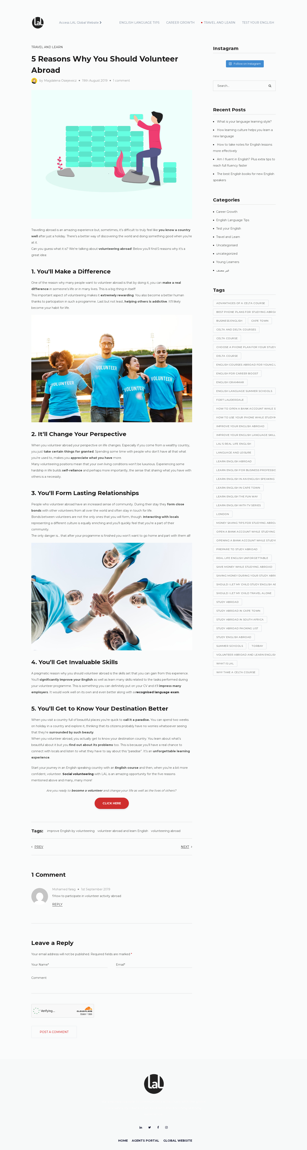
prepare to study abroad (237, 549)
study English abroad (233, 637)
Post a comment (54, 1032)
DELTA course (227, 355)
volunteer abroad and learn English (123, 831)
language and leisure (233, 452)
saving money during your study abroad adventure (257, 575)
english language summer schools (244, 391)
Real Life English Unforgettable (242, 558)
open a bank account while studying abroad (252, 531)
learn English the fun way (237, 496)
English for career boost (237, 373)
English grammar (230, 382)
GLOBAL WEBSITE (177, 1140)
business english (229, 320)
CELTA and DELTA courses (236, 329)
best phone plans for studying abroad (247, 311)
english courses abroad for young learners (252, 364)
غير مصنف (222, 270)
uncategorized (226, 253)
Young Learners (227, 262)
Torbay (257, 645)
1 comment (121, 80)
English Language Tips (232, 220)
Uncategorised (227, 245)
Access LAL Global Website (79, 22)
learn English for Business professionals (249, 470)
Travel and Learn (47, 47)
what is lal (225, 663)
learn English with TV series (238, 505)
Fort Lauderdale (230, 399)
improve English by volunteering (71, 831)
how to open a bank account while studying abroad (258, 408)
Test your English (228, 228)
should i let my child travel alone (243, 593)
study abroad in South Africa (240, 619)
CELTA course (227, 338)
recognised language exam (157, 692)
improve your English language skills (246, 434)
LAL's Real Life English (233, 443)
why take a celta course (236, 672)
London (222, 514)
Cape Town (260, 320)
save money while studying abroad (244, 566)
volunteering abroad (165, 831)
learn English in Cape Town (238, 487)
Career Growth (226, 212)
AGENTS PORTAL (145, 1140)
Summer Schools (229, 645)
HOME (123, 1140)
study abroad (227, 601)
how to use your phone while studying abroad (254, 417)
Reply (57, 904)
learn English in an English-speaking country (252, 478)
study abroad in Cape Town (238, 610)
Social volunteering (78, 774)
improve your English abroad (240, 426)
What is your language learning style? (244, 121)
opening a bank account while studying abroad (254, 540)
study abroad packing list (237, 628)
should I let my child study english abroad (250, 584)
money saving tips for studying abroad (247, 522)
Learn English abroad (234, 461)
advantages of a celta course (240, 303)
